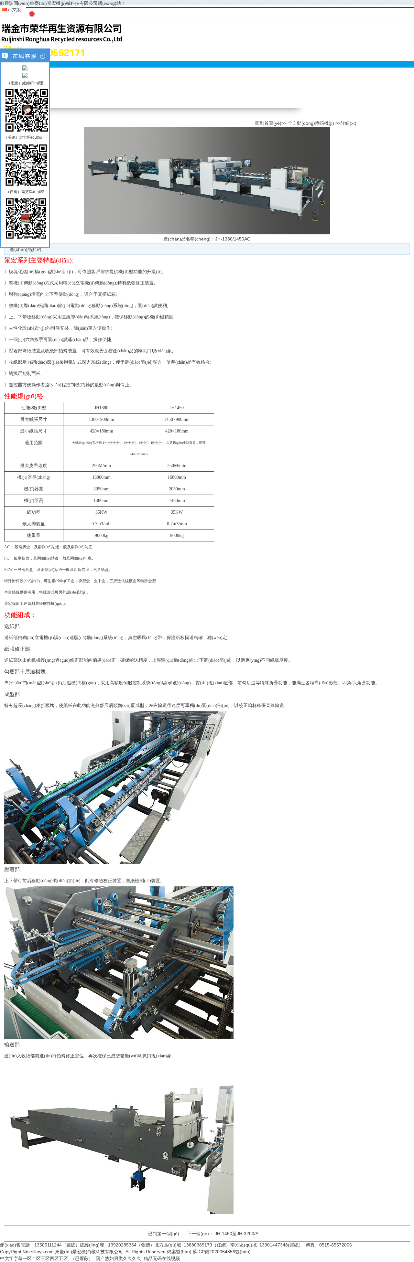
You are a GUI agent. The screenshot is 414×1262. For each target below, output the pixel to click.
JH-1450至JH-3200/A (236, 1233)
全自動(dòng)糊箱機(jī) (311, 123)
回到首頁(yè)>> (271, 123)
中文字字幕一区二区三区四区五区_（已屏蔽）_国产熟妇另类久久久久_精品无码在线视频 (90, 1258)
